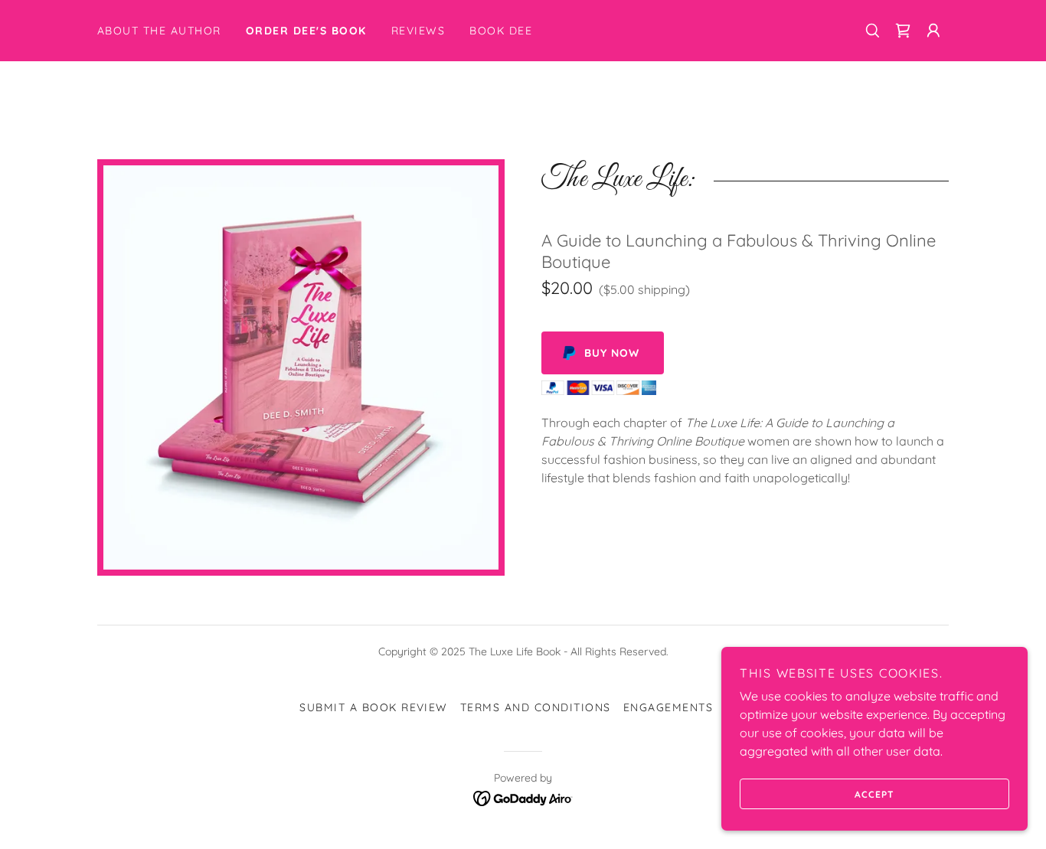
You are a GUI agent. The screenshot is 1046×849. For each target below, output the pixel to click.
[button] (933, 30)
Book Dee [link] (500, 31)
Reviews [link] (418, 31)
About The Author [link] (159, 31)
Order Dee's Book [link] (306, 31)
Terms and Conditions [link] (535, 707)
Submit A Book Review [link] (373, 707)
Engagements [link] (668, 707)
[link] (902, 30)
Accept (874, 794)
